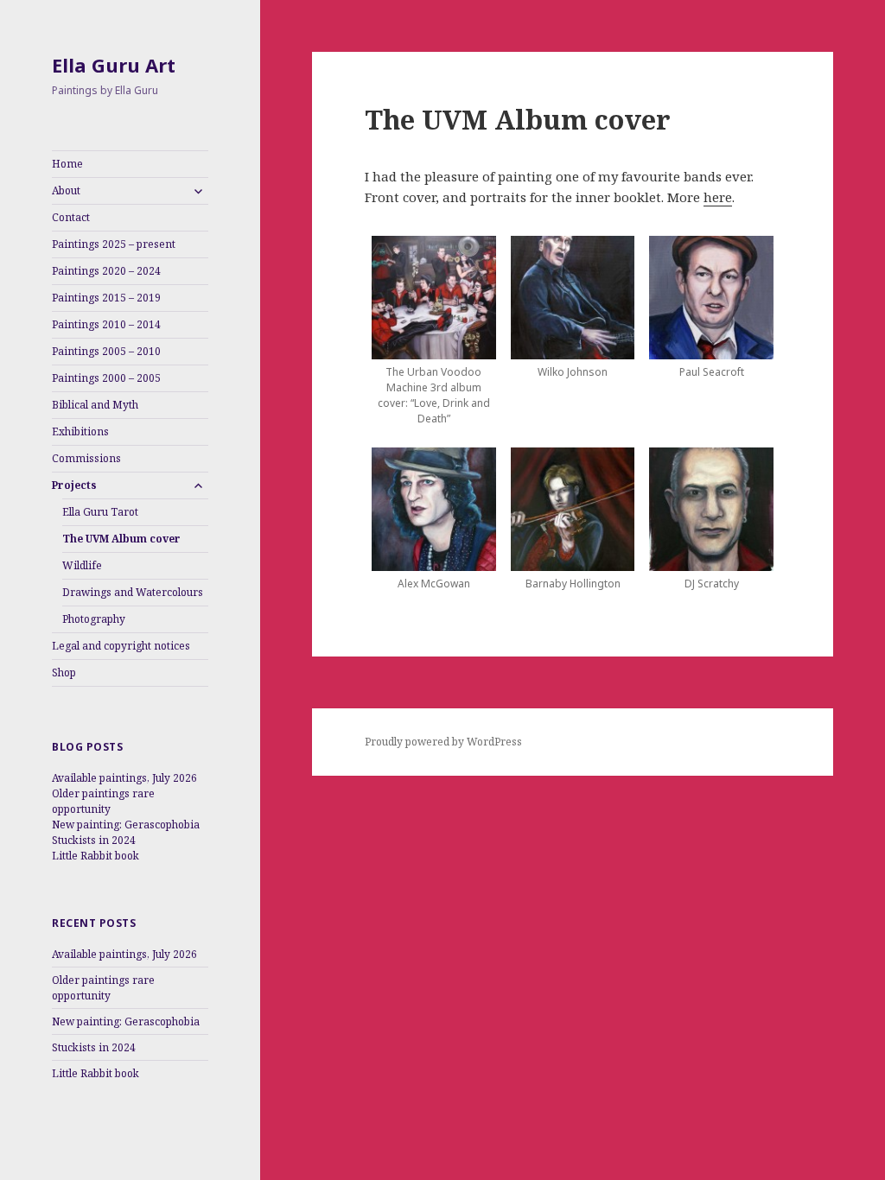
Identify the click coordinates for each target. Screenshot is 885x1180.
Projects (74, 485)
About (66, 190)
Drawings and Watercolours (132, 592)
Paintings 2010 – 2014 (106, 324)
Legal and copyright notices (121, 645)
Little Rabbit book (95, 855)
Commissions (86, 458)
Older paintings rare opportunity (103, 801)
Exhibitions (80, 431)
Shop (64, 672)
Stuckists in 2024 (94, 840)
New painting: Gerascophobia (126, 824)
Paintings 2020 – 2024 (106, 270)
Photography (93, 619)
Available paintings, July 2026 (124, 778)
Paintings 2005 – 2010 (106, 351)
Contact (71, 217)
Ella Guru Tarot (100, 511)
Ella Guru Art (113, 65)
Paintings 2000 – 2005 (106, 378)
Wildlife (82, 565)
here (718, 197)
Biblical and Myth (95, 404)
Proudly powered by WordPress (443, 741)
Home (67, 163)
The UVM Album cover (121, 538)
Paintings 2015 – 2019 (106, 297)
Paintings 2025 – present (113, 244)
